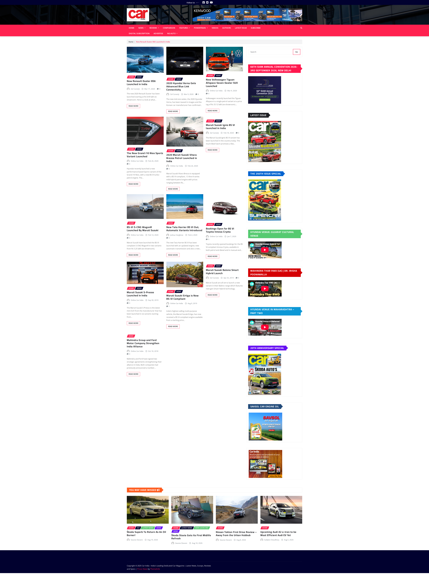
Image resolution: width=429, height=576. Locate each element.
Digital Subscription (139, 33)
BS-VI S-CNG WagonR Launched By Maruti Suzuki (142, 229)
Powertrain (200, 28)
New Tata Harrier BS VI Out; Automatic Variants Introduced (184, 229)
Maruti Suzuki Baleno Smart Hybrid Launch (222, 272)
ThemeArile (155, 569)
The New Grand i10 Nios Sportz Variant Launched (145, 155)
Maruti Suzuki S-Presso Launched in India (140, 294)
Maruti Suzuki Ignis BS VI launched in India (220, 127)
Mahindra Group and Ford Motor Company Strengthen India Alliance (143, 343)
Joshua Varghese (176, 235)
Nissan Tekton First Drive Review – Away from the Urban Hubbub (236, 534)
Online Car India (216, 91)
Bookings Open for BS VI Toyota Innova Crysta (220, 230)
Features (184, 28)
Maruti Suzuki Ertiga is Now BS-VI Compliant (182, 297)
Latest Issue (241, 28)
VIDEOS (215, 28)
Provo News (142, 569)
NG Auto (171, 33)
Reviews (153, 28)
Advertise (158, 33)
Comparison (169, 28)
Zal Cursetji (135, 89)
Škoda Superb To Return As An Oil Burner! (146, 533)
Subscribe (256, 28)
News (141, 28)
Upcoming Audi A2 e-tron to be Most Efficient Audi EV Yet (278, 533)
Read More (133, 106)
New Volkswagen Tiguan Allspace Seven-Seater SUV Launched (222, 82)
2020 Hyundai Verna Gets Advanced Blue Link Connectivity (181, 86)
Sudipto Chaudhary (271, 540)
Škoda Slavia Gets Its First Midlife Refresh (191, 537)
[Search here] (301, 28)
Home (131, 28)
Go (296, 52)
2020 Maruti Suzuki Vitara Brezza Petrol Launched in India (181, 158)
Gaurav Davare (137, 540)
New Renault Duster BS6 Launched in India (153, 42)
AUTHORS (226, 28)
